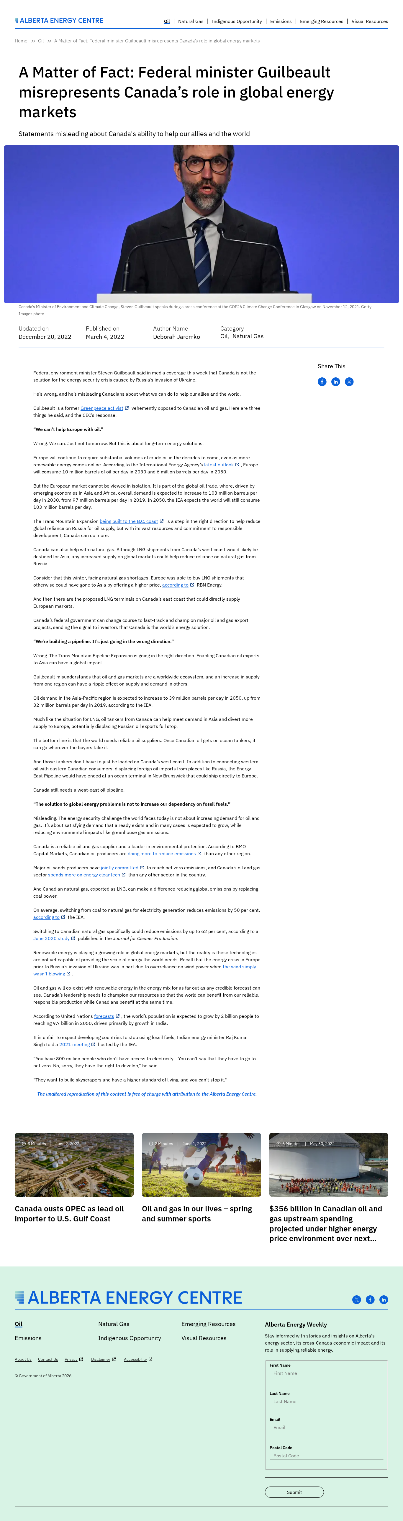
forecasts (104, 1016)
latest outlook (219, 465)
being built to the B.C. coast (129, 521)
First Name (280, 1365)
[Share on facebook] (322, 382)
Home (21, 41)
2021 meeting (74, 1044)
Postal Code (281, 1447)
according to (175, 585)
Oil (41, 41)
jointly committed (119, 868)
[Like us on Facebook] (370, 1299)
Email (275, 1419)
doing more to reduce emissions (162, 853)
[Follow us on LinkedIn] (383, 1299)
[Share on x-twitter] (349, 382)
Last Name (280, 1393)
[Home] (59, 21)
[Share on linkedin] (335, 382)
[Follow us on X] (356, 1299)
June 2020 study (51, 938)
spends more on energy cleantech (84, 875)
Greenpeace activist (102, 408)
